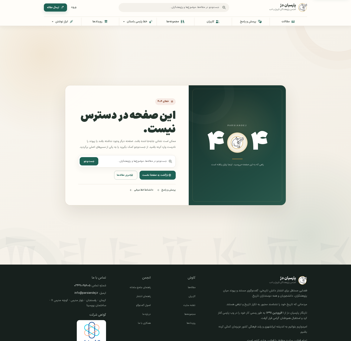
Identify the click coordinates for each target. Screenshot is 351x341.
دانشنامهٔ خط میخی (143, 190)
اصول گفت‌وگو (143, 305)
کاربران (192, 296)
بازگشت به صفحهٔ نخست (155, 175)
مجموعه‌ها (189, 314)
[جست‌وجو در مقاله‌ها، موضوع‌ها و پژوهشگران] (224, 7)
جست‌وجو (89, 161)
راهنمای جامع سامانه (140, 287)
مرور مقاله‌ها (123, 175)
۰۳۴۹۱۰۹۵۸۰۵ (82, 285)
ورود (73, 7)
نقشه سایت (189, 305)
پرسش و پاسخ (168, 190)
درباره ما (146, 314)
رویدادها (191, 323)
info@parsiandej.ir (86, 293)
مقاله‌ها (191, 287)
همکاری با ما (144, 323)
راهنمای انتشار (143, 296)
